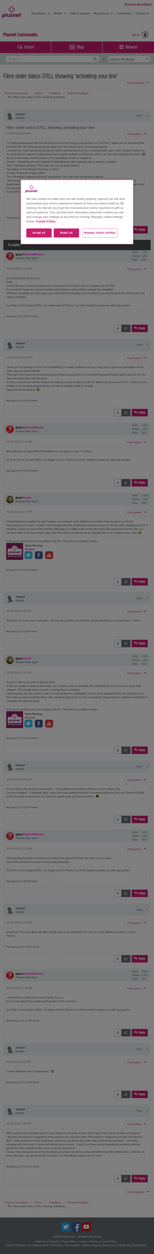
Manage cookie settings (100, 232)
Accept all (39, 232)
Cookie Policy (46, 221)
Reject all (66, 232)
